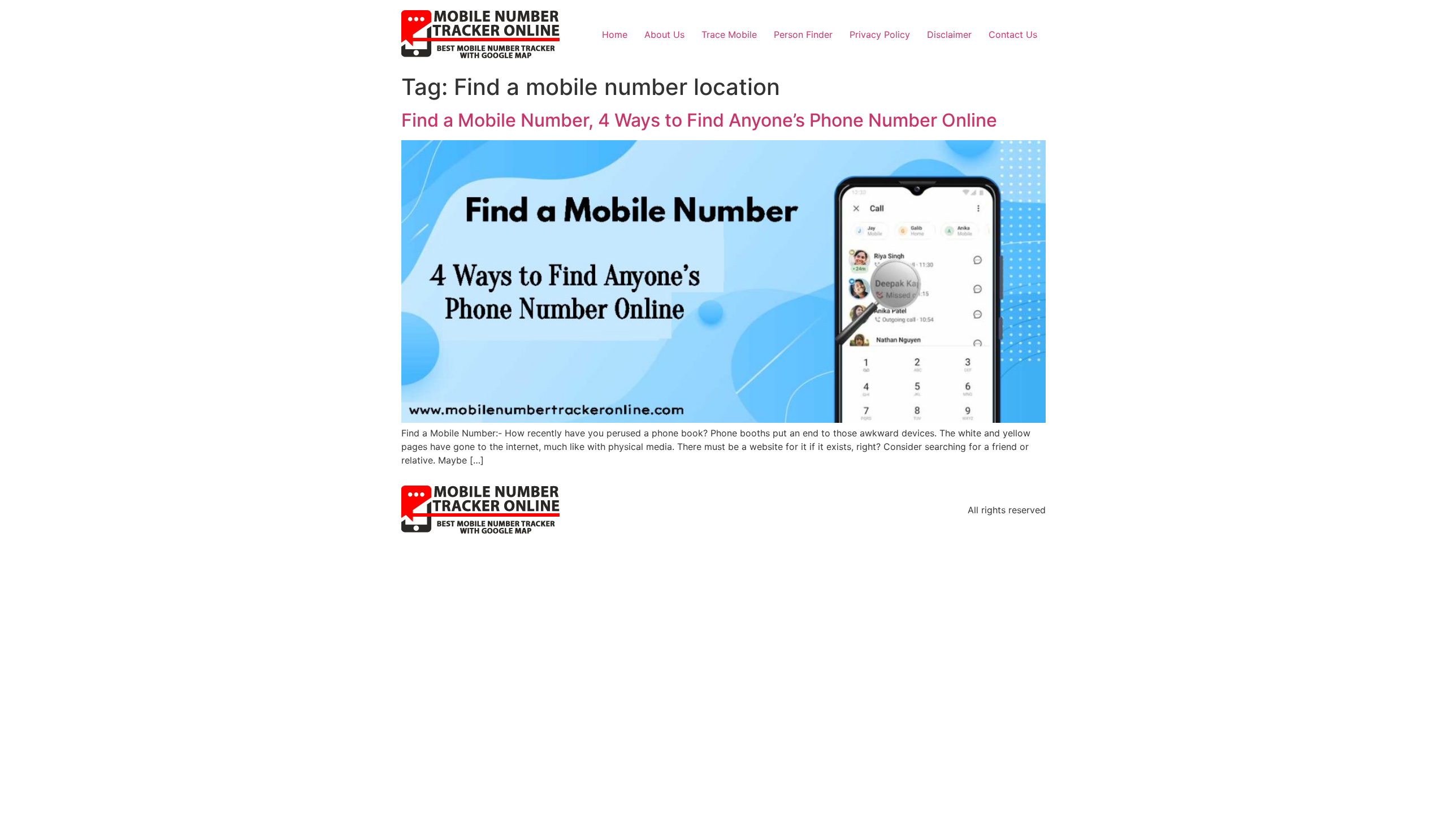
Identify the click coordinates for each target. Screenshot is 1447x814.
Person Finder (803, 34)
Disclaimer (949, 34)
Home (614, 34)
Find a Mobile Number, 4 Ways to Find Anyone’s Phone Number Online (699, 120)
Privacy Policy (880, 34)
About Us (664, 34)
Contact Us (1013, 34)
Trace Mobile (729, 34)
